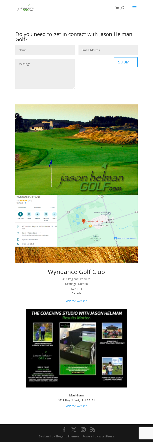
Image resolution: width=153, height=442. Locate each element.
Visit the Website (76, 301)
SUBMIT (125, 62)
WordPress (106, 436)
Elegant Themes (67, 436)
